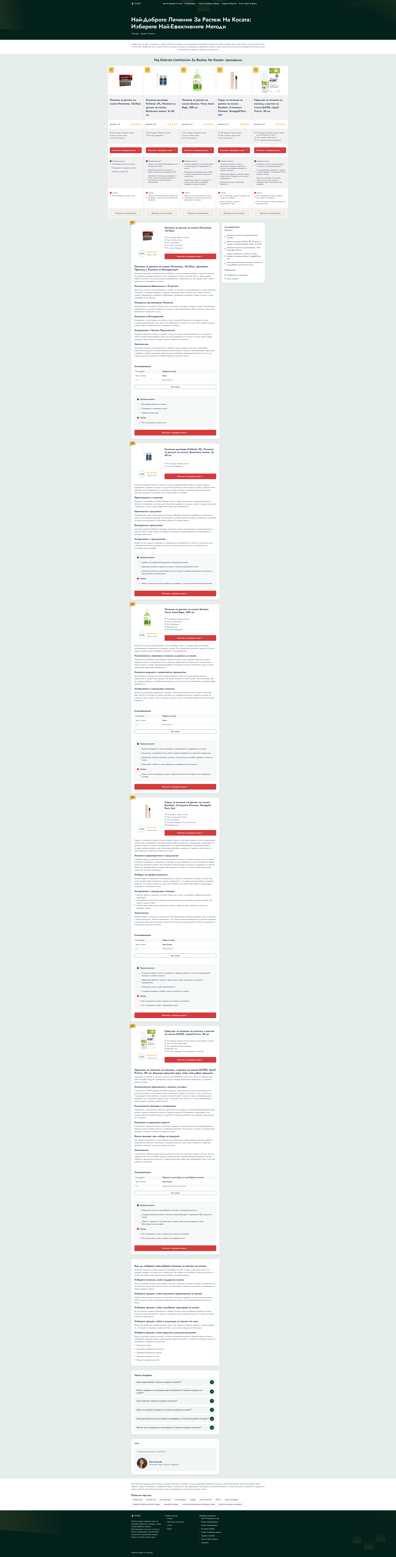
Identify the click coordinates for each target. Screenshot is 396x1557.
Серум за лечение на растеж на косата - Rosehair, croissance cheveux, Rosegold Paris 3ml (244, 256)
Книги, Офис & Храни (248, 3)
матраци (193, 1500)
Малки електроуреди (209, 1525)
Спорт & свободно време (209, 3)
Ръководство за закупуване (237, 275)
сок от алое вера (165, 1500)
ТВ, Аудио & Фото (208, 1529)
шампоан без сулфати (171, 1504)
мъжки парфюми (180, 1500)
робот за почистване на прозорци (230, 1504)
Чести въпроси (232, 279)
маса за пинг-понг (206, 1500)
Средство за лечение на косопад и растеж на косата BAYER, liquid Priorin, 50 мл (244, 263)
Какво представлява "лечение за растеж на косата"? (159, 1382)
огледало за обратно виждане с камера (146, 1504)
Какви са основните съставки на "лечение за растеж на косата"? (164, 1409)
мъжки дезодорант (231, 1500)
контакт (170, 1518)
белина (218, 1500)
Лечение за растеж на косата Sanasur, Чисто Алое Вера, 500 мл (244, 248)
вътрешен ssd (150, 1500)
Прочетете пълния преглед (125, 213)
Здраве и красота (229, 3)
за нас (169, 1525)
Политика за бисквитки (175, 1522)
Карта (169, 1529)
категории (205, 1542)
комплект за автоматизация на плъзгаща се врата (199, 1504)
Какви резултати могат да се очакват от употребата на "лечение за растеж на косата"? (173, 1418)
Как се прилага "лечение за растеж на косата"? (157, 1401)
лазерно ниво (137, 1500)
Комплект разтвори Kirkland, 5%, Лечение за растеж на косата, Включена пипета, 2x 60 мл (244, 242)
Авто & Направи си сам (172, 3)
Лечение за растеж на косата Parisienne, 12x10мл (242, 236)
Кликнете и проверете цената (124, 150)
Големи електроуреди (209, 1522)
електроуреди (190, 3)
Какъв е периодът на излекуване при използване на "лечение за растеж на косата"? (169, 1391)
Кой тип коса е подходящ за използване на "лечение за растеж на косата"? (169, 1427)
